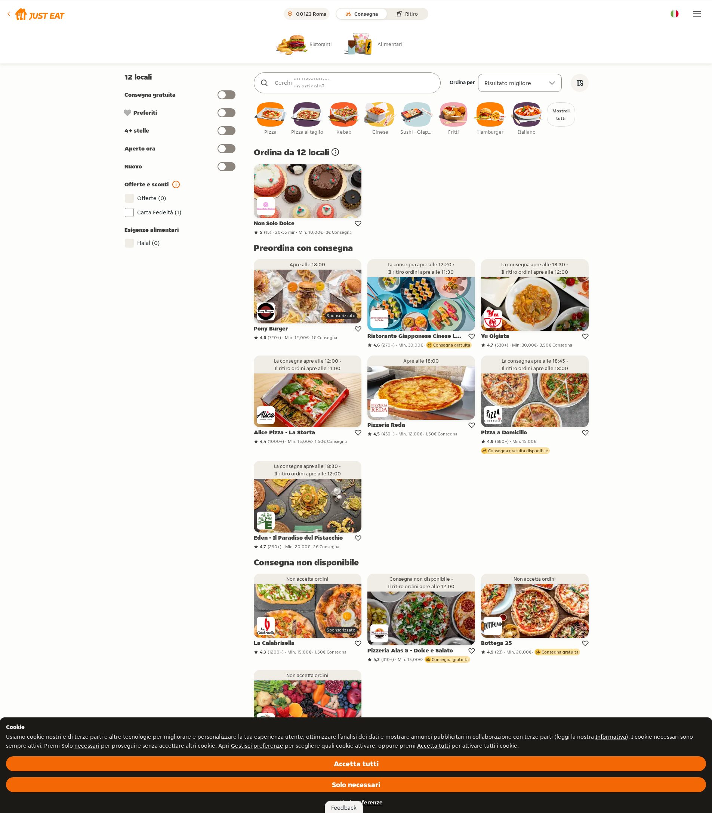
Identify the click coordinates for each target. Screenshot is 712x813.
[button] (35, 14)
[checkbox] (270, 119)
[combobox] (355, 82)
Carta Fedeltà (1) (159, 212)
